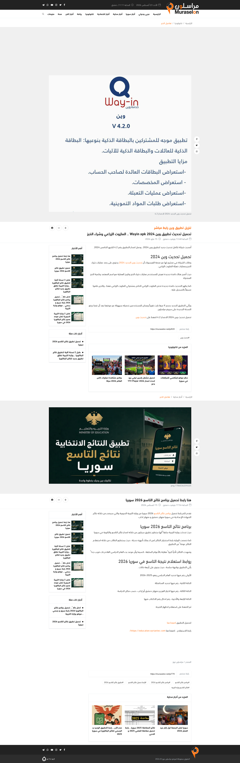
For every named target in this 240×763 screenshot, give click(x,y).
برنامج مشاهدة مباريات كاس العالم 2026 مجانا (109, 379)
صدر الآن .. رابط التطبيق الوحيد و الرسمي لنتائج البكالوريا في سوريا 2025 (107, 730)
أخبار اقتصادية (103, 14)
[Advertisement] (120, 54)
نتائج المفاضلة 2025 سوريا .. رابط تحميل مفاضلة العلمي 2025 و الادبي (140, 730)
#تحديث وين (184, 337)
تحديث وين (141, 317)
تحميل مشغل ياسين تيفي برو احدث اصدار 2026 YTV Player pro (141, 380)
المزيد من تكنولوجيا (178, 346)
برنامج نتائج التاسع (162, 513)
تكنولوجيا (89, 14)
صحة (60, 14)
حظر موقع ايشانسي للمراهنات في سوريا (174, 379)
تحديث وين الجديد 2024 (130, 262)
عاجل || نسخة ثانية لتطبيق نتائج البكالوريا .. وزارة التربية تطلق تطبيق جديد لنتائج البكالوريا (61, 285)
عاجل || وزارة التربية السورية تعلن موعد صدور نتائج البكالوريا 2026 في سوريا (62, 317)
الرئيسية (157, 14)
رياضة (79, 14)
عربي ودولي (144, 14)
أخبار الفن (69, 14)
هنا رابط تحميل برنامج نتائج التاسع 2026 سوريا (61, 259)
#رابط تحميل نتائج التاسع (137, 682)
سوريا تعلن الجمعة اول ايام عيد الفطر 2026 (174, 729)
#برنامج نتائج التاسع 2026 (160, 682)
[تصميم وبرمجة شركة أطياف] (48, 758)
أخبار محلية (117, 14)
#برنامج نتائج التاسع (182, 682)
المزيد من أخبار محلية (177, 696)
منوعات (51, 14)
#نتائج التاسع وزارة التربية (180, 687)
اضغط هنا (171, 622)
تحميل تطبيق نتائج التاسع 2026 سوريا (62, 269)
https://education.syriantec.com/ (147, 630)
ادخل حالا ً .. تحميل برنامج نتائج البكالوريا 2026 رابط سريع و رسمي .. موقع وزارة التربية (61, 302)
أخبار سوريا (130, 14)
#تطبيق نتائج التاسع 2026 (113, 682)
